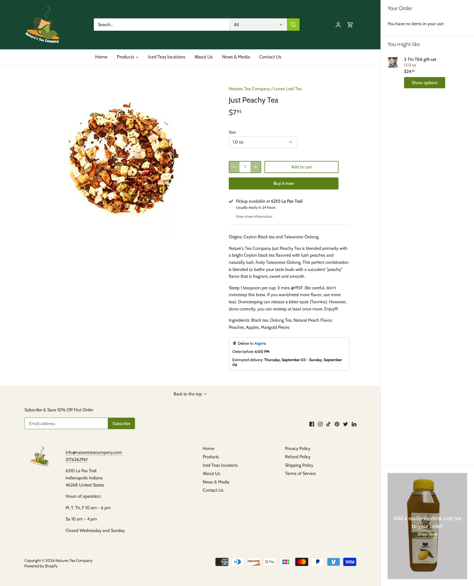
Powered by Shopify (41, 566)
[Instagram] (320, 424)
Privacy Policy (297, 448)
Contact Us (213, 490)
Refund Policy (298, 456)
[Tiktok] (328, 424)
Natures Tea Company (249, 88)
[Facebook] (311, 424)
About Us (211, 473)
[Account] (338, 24)
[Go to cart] (350, 24)
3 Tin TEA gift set (420, 59)
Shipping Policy (299, 465)
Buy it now (283, 183)
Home (208, 448)
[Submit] (293, 24)
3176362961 (77, 459)
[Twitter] (345, 424)
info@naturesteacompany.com (94, 452)
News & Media (216, 482)
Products (211, 456)
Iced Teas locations (220, 465)
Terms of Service (300, 473)
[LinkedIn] (354, 424)
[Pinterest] (337, 424)
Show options (425, 82)
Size (232, 132)
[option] (123, 162)
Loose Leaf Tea (288, 88)
